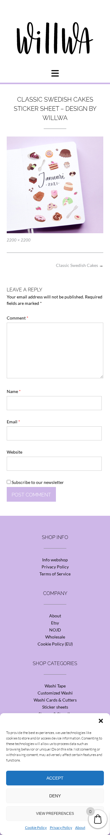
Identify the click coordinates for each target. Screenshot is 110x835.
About (80, 827)
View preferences (55, 813)
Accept (55, 778)
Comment (17, 317)
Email (13, 421)
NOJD (55, 629)
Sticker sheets (55, 707)
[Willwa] (55, 28)
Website (14, 452)
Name (14, 391)
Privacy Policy (61, 827)
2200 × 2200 (19, 240)
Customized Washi (55, 692)
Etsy (55, 622)
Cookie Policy (36, 827)
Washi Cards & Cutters (55, 699)
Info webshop (55, 559)
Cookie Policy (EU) (55, 643)
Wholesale (55, 636)
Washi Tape (55, 685)
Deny (55, 795)
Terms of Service (55, 573)
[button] (101, 721)
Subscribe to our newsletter (37, 482)
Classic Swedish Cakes (79, 265)
